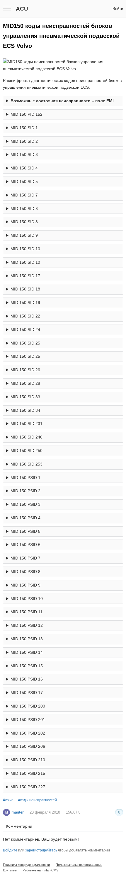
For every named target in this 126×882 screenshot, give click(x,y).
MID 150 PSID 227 (28, 786)
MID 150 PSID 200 (28, 706)
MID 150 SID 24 (25, 329)
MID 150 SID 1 (24, 127)
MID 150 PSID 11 (26, 611)
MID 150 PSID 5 (25, 531)
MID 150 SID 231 (26, 423)
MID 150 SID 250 (26, 450)
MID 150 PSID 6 (25, 544)
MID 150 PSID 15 (27, 665)
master (14, 812)
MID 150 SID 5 (24, 181)
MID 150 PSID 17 (27, 692)
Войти (118, 8)
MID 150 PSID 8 (25, 571)
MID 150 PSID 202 (28, 733)
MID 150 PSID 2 (25, 490)
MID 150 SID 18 (25, 289)
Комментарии (19, 826)
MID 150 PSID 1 (25, 477)
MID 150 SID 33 (25, 396)
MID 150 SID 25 (25, 343)
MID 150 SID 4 (24, 168)
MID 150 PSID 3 (25, 504)
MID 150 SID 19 (25, 302)
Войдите (10, 850)
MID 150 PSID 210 (28, 759)
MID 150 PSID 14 (27, 652)
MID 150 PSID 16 (27, 679)
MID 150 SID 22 (25, 316)
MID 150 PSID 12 (27, 625)
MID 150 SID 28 (25, 383)
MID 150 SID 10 (25, 248)
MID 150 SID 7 (24, 195)
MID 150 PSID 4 (25, 517)
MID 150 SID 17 (25, 275)
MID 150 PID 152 (26, 114)
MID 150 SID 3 (24, 154)
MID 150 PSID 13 (27, 638)
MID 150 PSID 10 (27, 598)
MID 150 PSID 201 (28, 719)
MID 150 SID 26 (25, 369)
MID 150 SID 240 (26, 437)
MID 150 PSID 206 (28, 746)
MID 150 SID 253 (26, 464)
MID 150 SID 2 (24, 141)
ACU (22, 9)
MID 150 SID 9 (24, 235)
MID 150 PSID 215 (28, 773)
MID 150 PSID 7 (25, 558)
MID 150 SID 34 (25, 410)
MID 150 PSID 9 (25, 585)
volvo (9, 800)
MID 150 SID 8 (24, 208)
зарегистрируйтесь (41, 850)
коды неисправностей (38, 800)
